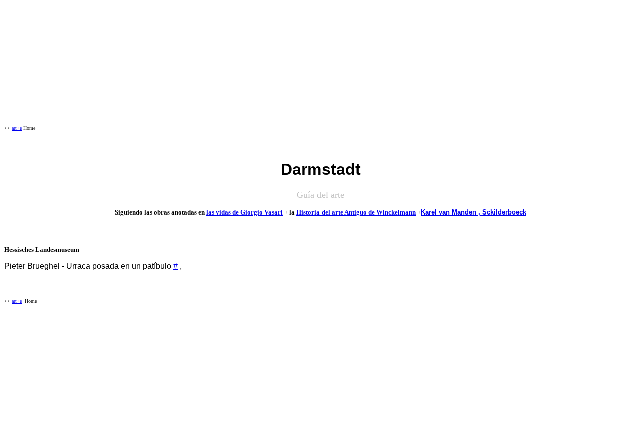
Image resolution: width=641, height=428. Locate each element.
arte (17, 128)
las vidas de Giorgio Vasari (244, 212)
